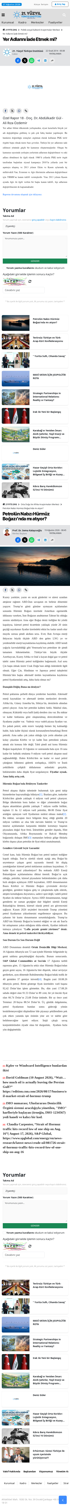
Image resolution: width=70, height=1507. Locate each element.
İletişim (44, 4)
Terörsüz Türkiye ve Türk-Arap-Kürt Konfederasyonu (48, 339)
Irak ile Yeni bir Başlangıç (47, 411)
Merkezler (37, 22)
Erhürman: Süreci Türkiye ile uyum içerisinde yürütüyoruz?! (48, 1454)
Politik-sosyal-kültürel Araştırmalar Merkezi (40, 29)
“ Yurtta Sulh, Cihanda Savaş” (49, 356)
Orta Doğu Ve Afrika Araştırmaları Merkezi (40, 504)
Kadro (22, 22)
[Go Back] (63, 1500)
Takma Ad (8, 215)
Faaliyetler (56, 22)
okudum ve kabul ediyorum (35, 267)
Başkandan (29, 1471)
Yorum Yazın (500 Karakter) (18, 232)
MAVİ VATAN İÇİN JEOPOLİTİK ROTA (49, 376)
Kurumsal (8, 22)
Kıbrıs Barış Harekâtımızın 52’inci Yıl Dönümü (47, 488)
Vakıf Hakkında (11, 1471)
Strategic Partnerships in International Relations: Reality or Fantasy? (47, 397)
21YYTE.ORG (11, 29)
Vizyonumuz (46, 1471)
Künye (37, 4)
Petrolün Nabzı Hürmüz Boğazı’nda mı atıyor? (46, 320)
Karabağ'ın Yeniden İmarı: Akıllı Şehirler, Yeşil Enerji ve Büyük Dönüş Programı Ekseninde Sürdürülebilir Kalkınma (48, 434)
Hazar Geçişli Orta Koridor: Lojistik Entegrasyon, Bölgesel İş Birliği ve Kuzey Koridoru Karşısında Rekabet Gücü (49, 471)
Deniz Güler (39, 448)
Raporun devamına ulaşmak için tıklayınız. (22, 194)
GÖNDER (35, 261)
